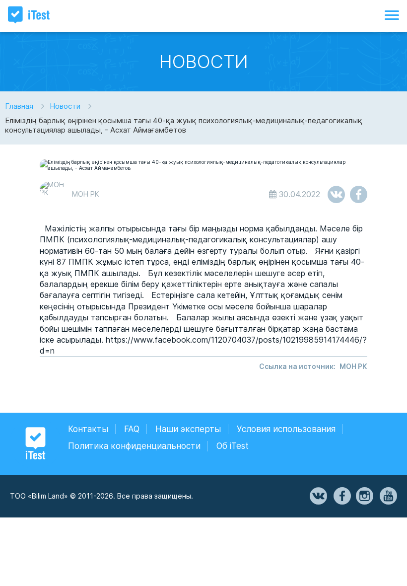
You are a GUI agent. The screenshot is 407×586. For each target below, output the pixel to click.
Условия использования (286, 429)
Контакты (88, 429)
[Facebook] (341, 496)
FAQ (131, 429)
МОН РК (353, 366)
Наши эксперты (188, 429)
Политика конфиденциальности (134, 446)
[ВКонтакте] (317, 496)
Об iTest (232, 446)
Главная (19, 106)
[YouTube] (387, 496)
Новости (65, 106)
